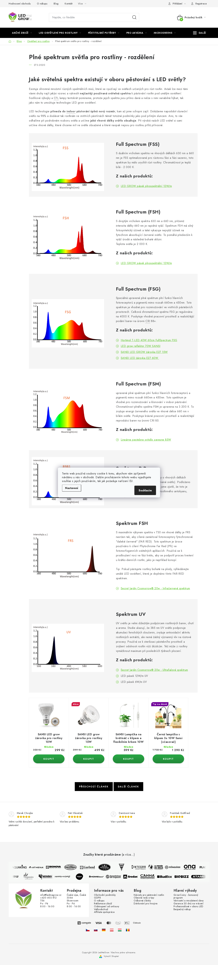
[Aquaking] (17, 867)
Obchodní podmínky (105, 895)
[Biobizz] (183, 876)
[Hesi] (119, 867)
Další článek (128, 786)
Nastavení (71, 488)
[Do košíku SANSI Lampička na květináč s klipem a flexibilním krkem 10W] (128, 758)
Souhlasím (145, 490)
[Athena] (34, 867)
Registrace (201, 3)
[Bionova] (51, 867)
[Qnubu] (13, 876)
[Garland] (85, 867)
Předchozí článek (93, 786)
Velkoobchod (101, 909)
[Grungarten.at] (112, 930)
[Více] (199, 33)
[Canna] (149, 876)
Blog (56, 3)
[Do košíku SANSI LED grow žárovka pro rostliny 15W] (88, 758)
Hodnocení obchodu (20, 3)
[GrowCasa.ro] (128, 930)
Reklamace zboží (103, 903)
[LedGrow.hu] (120, 930)
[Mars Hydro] (64, 876)
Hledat (134, 17)
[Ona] (187, 867)
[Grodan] (132, 876)
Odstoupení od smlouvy (106, 906)
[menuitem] (22, 33)
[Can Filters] (68, 867)
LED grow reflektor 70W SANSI (140, 346)
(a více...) (128, 855)
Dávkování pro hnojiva (146, 903)
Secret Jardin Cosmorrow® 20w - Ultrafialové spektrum (154, 670)
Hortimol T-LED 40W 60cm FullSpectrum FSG (149, 340)
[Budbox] (166, 876)
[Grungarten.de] (104, 930)
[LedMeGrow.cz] (88, 930)
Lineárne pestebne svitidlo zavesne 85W (146, 440)
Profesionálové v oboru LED (188, 906)
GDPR (97, 897)
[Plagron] (204, 867)
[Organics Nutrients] (30, 876)
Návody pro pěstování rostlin (149, 895)
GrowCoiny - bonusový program (186, 896)
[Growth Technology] (102, 867)
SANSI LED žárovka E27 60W (140, 358)
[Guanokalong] (115, 876)
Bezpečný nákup (182, 909)
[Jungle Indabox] (81, 876)
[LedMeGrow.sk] (96, 930)
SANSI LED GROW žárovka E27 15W (144, 352)
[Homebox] (98, 876)
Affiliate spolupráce (104, 912)
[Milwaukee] (170, 867)
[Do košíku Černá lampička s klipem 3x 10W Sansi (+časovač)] (168, 758)
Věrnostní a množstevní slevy (189, 900)
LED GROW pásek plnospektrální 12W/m (146, 186)
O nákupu (42, 3)
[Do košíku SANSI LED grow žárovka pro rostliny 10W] (49, 758)
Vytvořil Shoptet (111, 956)
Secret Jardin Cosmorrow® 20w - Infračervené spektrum (155, 588)
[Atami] (200, 876)
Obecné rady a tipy (144, 897)
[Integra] (136, 867)
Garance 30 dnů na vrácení (189, 903)
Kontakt (69, 3)
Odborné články (142, 900)
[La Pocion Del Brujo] (153, 867)
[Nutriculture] (47, 876)
